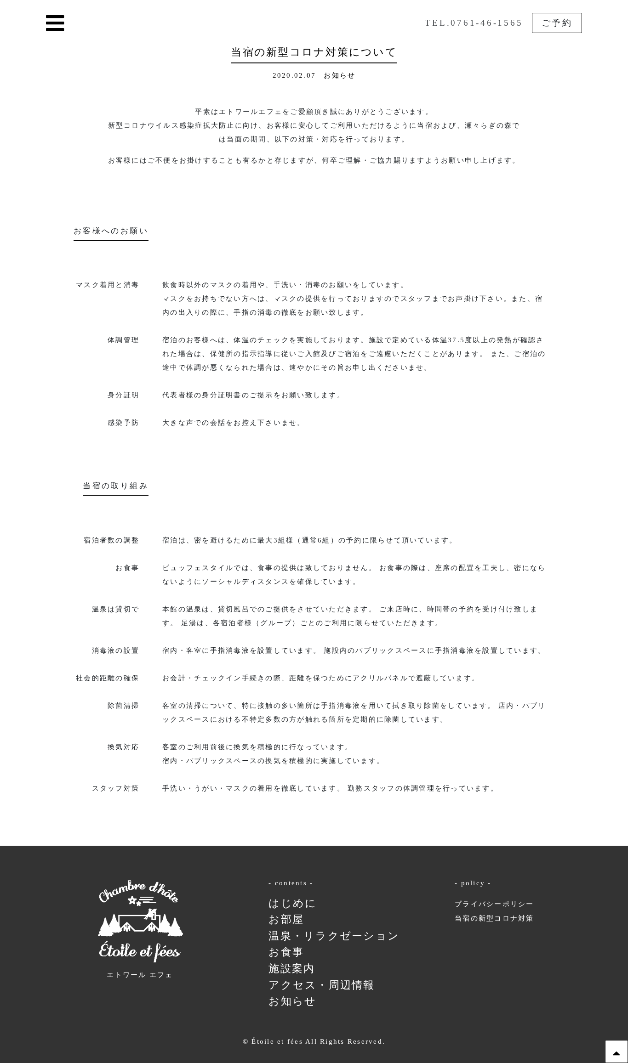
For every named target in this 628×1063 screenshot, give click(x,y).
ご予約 (557, 23)
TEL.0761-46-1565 (474, 23)
